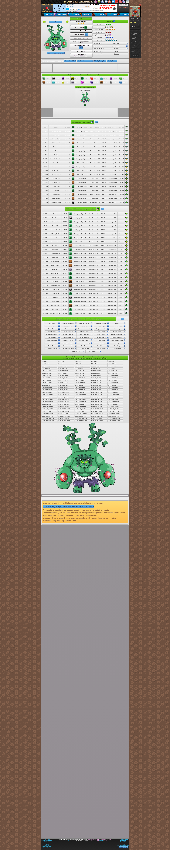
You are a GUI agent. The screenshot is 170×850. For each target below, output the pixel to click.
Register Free (123, 840)
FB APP (101, 840)
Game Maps (47, 841)
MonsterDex (47, 842)
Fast (86, 34)
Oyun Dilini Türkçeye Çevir (47, 5)
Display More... (112, 61)
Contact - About (92, 839)
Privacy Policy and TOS (93, 840)
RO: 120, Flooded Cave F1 (85, 61)
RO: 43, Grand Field (70, 61)
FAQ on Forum (46, 847)
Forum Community (123, 839)
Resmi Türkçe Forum (123, 842)
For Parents (47, 839)
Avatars (47, 844)
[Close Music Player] (140, 5)
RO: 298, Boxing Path (100, 61)
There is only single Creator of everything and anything (69, 506)
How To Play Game (46, 846)
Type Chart (46, 845)
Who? (81, 47)
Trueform (116, 51)
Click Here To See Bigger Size (56, 53)
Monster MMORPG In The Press (104, 839)
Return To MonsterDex (56, 22)
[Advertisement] (85, 8)
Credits (105, 840)
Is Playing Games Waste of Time (47, 10)
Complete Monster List (47, 840)
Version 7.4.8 (123, 4)
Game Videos (123, 841)
